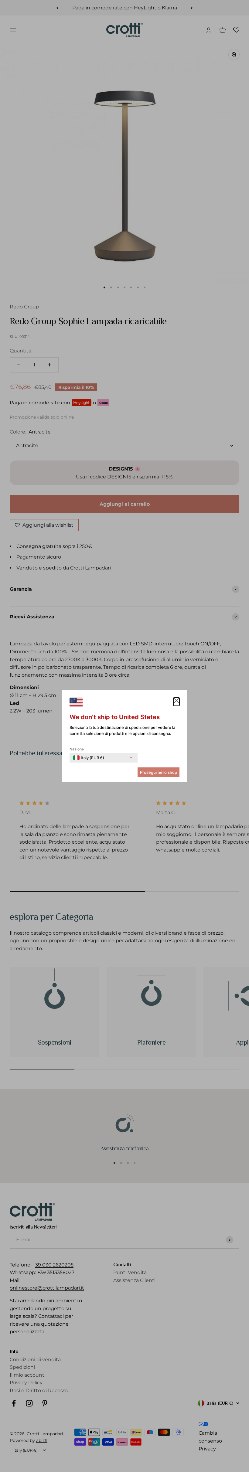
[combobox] (88, 758)
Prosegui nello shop (158, 772)
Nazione (77, 749)
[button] (176, 702)
